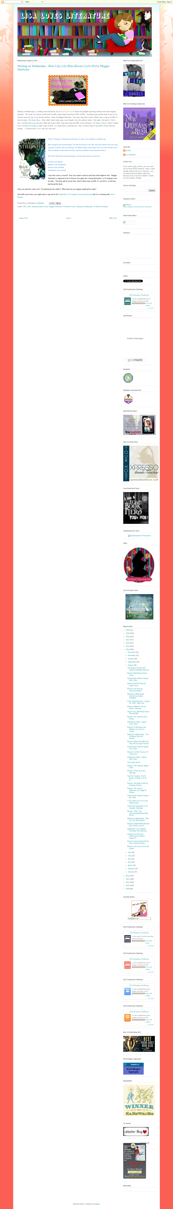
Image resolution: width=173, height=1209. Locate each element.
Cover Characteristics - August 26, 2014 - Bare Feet (138, 702)
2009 (128, 889)
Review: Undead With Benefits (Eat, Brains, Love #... (138, 825)
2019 (128, 633)
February (131, 868)
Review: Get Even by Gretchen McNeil (135, 690)
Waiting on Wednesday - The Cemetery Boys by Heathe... (137, 736)
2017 (128, 640)
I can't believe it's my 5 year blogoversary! (137, 802)
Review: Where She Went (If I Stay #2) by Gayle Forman (138, 742)
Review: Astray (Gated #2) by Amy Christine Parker (138, 842)
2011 (128, 882)
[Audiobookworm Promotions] (139, 536)
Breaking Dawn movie (40, 207)
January (131, 872)
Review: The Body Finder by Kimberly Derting (137, 784)
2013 (128, 876)
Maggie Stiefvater (55, 207)
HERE (135, 169)
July (129, 852)
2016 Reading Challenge (139, 1011)
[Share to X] (55, 203)
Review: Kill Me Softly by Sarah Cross (136, 685)
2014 (128, 649)
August (131, 665)
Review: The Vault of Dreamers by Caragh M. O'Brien (137, 790)
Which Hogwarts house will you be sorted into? (137, 207)
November (132, 655)
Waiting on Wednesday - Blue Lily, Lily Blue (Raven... (138, 819)
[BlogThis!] (52, 203)
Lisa (133, 299)
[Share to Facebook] (57, 203)
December (132, 652)
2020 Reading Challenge (139, 295)
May (130, 859)
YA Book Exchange (29, 126)
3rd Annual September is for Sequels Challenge (137, 807)
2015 (128, 646)
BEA (29, 207)
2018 (128, 637)
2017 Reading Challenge (139, 985)
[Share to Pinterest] (60, 203)
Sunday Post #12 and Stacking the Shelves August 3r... (136, 836)
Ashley (128, 150)
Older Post (113, 218)
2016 (128, 643)
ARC (25, 207)
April (130, 862)
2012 (128, 879)
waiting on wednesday (84, 207)
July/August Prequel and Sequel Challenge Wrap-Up (138, 669)
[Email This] (50, 203)
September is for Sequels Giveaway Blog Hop (75, 194)
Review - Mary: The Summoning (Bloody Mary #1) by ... (137, 813)
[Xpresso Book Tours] (141, 481)
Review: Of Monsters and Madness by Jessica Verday (136, 729)
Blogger (97, 1204)
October (131, 659)
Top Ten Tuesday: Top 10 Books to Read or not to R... (137, 778)
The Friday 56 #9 (133, 762)
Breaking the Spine (67, 112)
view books (150, 308)
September (132, 662)
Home (68, 218)
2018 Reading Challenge (139, 958)
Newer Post (23, 218)
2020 (128, 630)
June (130, 856)
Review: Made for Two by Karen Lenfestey (136, 707)
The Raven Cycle (69, 207)
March (130, 865)
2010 (128, 885)
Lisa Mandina (131, 155)
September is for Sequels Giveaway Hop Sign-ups (137, 830)
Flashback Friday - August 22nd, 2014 (137, 723)
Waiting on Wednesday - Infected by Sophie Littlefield (136, 696)
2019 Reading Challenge (139, 932)
